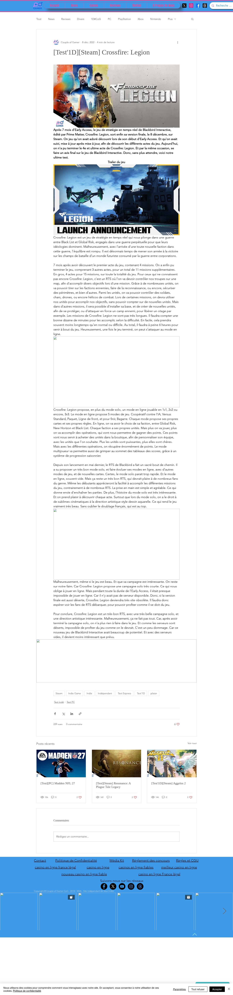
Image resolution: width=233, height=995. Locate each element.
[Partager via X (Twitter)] (63, 713)
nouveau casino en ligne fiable (84, 874)
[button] (192, 19)
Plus (170, 19)
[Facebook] (198, 5)
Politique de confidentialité (27, 990)
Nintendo (155, 19)
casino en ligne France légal (159, 874)
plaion (154, 693)
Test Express (124, 693)
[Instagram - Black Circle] (131, 886)
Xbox (140, 19)
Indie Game (74, 693)
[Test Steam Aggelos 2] (171, 763)
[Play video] (116, 199)
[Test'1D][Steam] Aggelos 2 (168, 783)
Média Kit (117, 860)
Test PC (71, 702)
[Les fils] (205, 5)
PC (109, 19)
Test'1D (141, 693)
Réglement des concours (151, 860)
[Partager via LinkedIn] (71, 713)
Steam (59, 693)
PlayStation (124, 19)
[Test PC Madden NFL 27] (61, 763)
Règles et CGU (187, 860)
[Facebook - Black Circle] (104, 886)
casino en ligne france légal (55, 867)
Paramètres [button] (179, 989)
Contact (40, 860)
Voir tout (192, 743)
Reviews (65, 19)
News (51, 19)
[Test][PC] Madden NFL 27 (58, 783)
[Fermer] (229, 989)
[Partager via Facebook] (55, 713)
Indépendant (105, 693)
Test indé (59, 702)
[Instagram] (191, 5)
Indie (89, 693)
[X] (184, 5)
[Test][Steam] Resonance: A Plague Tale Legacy (113, 785)
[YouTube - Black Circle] (122, 886)
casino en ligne (98, 867)
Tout (38, 19)
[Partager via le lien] (80, 713)
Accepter (217, 989)
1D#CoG (96, 19)
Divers (80, 19)
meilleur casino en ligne (179, 867)
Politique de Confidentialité (76, 860)
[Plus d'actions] (178, 42)
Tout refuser (198, 989)
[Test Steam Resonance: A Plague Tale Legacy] (116, 763)
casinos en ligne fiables (136, 867)
